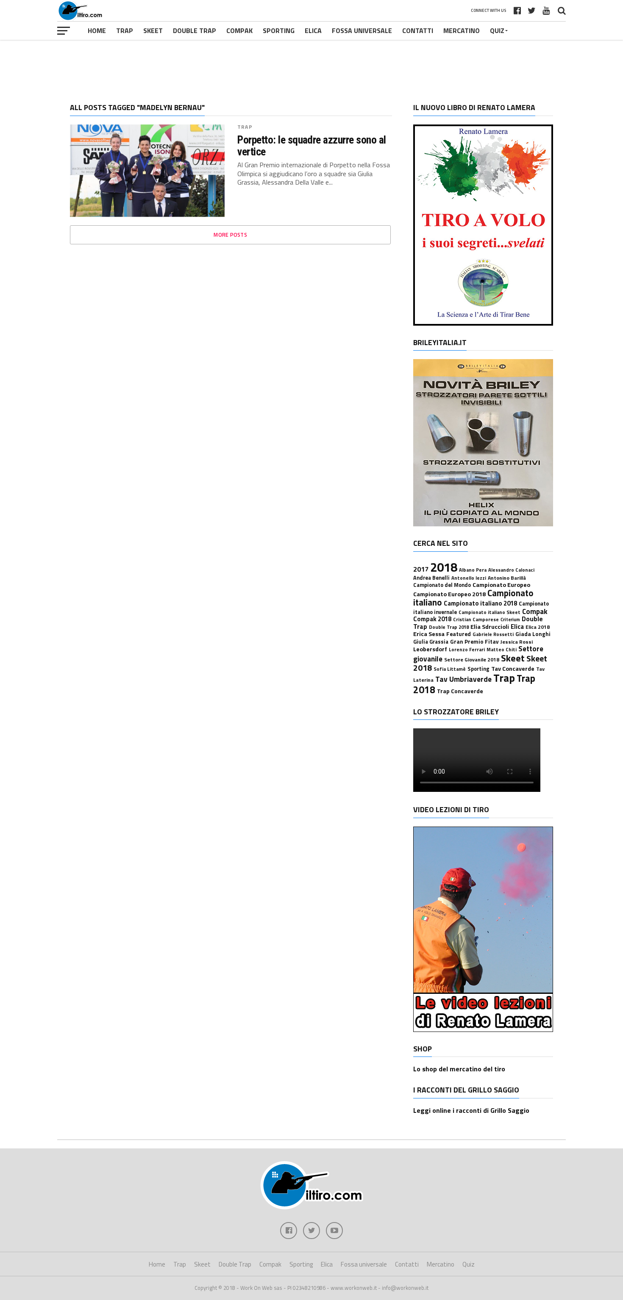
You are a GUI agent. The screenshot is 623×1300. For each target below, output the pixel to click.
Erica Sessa (429, 634)
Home (97, 30)
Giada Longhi (533, 634)
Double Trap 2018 (449, 627)
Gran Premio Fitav (474, 641)
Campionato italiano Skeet (489, 612)
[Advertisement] (311, 65)
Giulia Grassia (430, 642)
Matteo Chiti (502, 649)
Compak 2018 (432, 619)
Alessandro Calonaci (511, 569)
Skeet (153, 30)
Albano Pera (473, 569)
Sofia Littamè (450, 668)
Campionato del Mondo (442, 585)
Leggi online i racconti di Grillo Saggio (471, 1110)
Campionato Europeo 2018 (449, 594)
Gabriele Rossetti (493, 634)
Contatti (417, 30)
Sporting (279, 30)
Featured (458, 634)
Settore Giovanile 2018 (471, 660)
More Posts (230, 234)
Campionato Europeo (501, 584)
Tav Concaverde (512, 668)
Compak (239, 30)
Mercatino (461, 30)
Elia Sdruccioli (489, 626)
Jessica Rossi (517, 642)
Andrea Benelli (431, 578)
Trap (124, 30)
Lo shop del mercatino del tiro (459, 1069)
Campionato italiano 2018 (480, 603)
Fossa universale (362, 30)
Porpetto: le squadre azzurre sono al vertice (311, 146)
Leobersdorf (430, 649)
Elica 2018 (538, 627)
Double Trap (194, 30)
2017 (420, 569)
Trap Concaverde (460, 690)
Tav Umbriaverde (463, 679)
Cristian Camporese (476, 619)
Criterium (510, 619)
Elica (313, 30)
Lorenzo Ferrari (467, 649)
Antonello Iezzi (468, 577)
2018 (443, 567)
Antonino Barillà (507, 578)
